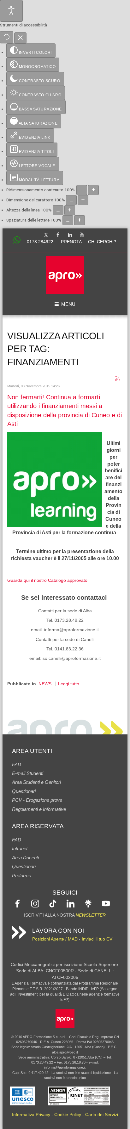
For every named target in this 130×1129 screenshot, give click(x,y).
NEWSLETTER (91, 915)
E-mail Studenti (27, 773)
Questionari (24, 791)
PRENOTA (71, 241)
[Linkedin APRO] (70, 903)
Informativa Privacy (31, 1114)
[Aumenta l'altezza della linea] (69, 210)
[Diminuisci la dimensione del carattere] (71, 200)
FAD (16, 764)
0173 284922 (40, 241)
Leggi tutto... (70, 684)
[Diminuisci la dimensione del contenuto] (81, 190)
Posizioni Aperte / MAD (55, 939)
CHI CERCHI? (102, 241)
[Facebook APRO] (17, 903)
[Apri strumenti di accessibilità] (11, 11)
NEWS (44, 684)
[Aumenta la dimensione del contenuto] (93, 190)
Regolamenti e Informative (39, 809)
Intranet (19, 848)
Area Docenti (25, 857)
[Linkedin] (70, 235)
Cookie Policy (67, 1114)
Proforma (21, 875)
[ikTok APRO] (53, 903)
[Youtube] (82, 235)
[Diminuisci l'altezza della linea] (58, 210)
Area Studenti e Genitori (36, 782)
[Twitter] (46, 235)
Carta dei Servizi (101, 1114)
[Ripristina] (6, 37)
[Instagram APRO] (35, 903)
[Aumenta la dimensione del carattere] (83, 200)
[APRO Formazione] (65, 1018)
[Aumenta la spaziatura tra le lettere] (79, 220)
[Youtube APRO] (106, 903)
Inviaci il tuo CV (97, 939)
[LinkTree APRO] (88, 903)
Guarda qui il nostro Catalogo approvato (47, 580)
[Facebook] (58, 235)
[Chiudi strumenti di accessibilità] (20, 38)
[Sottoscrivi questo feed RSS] (117, 379)
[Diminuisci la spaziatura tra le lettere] (67, 220)
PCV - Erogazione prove (37, 800)
